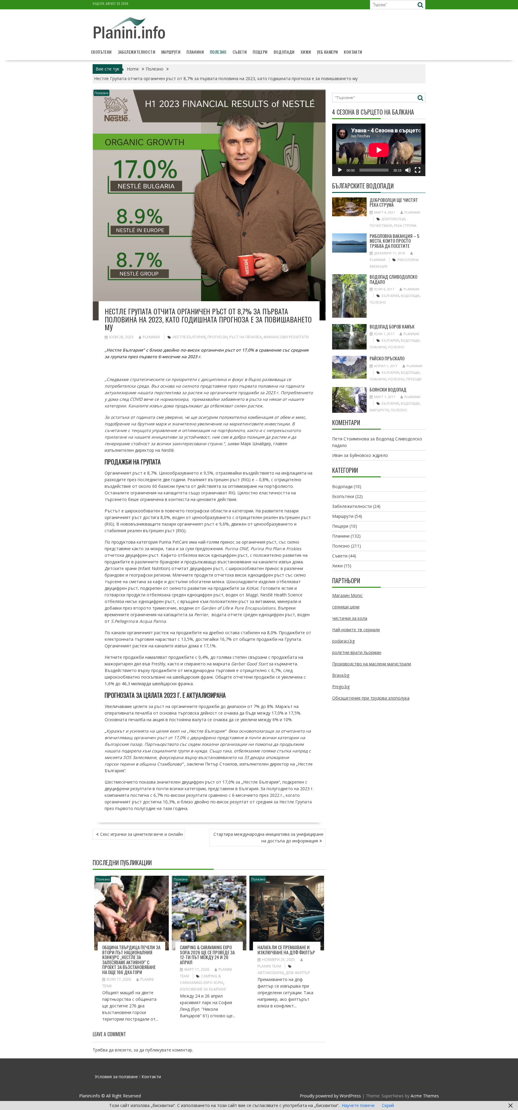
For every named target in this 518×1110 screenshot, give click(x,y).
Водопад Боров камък (392, 326)
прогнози (217, 337)
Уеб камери (327, 52)
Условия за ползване (116, 1076)
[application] (378, 150)
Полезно (218, 52)
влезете (123, 1050)
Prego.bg (341, 686)
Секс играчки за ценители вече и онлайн (141, 834)
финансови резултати (286, 337)
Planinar (151, 337)
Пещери (260, 52)
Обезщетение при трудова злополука (370, 698)
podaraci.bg (343, 641)
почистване (381, 225)
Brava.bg (340, 675)
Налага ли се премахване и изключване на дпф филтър (286, 950)
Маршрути (170, 52)
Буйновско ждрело (369, 455)
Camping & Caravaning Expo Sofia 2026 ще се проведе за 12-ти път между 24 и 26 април (207, 954)
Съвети (240, 52)
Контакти (353, 52)
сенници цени (345, 607)
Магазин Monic (347, 595)
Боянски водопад (388, 389)
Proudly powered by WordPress (330, 1096)
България (390, 295)
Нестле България (189, 337)
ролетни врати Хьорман (356, 652)
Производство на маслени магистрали (371, 664)
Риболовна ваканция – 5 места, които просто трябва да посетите (394, 240)
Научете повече (358, 1105)
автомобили (271, 972)
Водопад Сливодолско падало (393, 279)
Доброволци (393, 219)
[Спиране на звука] (408, 170)
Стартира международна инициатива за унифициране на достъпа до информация (268, 837)
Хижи (306, 52)
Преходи (413, 379)
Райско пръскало (387, 358)
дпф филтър (297, 972)
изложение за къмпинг (203, 989)
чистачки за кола (349, 618)
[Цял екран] (418, 170)
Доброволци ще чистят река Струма (394, 202)
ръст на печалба (245, 337)
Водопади (284, 52)
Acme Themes (425, 1096)
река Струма (405, 225)
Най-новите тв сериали (356, 629)
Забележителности (136, 52)
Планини (195, 52)
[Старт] (340, 170)
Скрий (388, 1105)
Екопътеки (101, 52)
